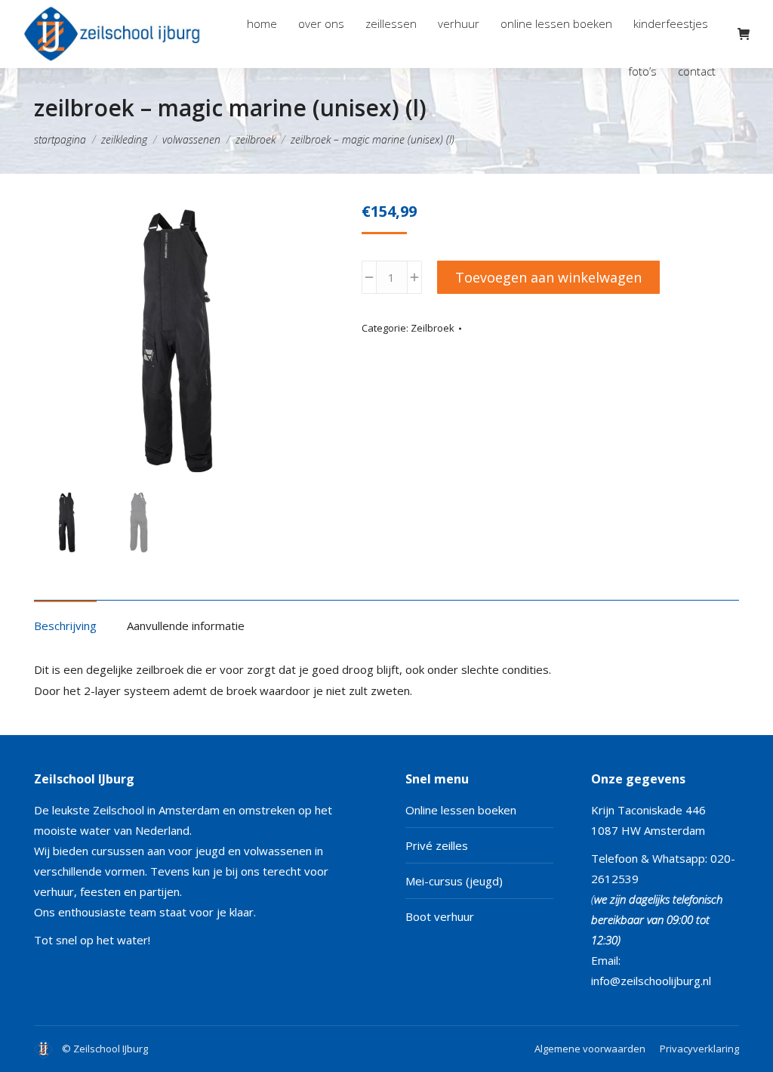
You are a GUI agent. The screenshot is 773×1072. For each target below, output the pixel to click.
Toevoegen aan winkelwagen (548, 277)
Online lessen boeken (460, 809)
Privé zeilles (436, 845)
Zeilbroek (432, 328)
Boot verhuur (439, 916)
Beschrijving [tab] (65, 625)
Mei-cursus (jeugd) (454, 880)
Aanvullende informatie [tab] (186, 625)
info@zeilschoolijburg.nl (651, 980)
